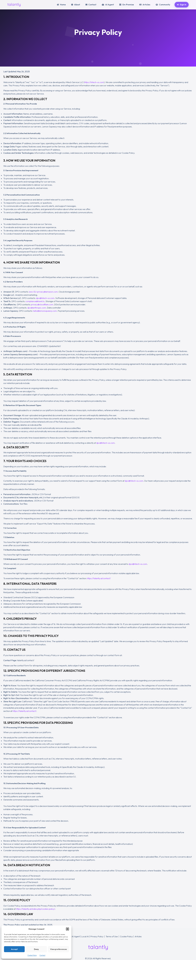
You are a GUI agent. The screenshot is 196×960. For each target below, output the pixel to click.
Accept (14, 949)
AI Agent (76, 936)
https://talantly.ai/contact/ (99, 578)
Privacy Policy (96, 936)
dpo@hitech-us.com (45, 298)
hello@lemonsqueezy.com (45, 311)
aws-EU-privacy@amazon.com (43, 291)
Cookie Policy (32, 955)
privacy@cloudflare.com (42, 304)
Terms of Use (112, 936)
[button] (67, 929)
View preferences (58, 949)
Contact (42, 955)
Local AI (85, 936)
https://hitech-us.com (94, 82)
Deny (36, 949)
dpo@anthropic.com (36, 307)
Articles (138, 936)
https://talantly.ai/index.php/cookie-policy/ (35, 909)
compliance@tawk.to (35, 301)
